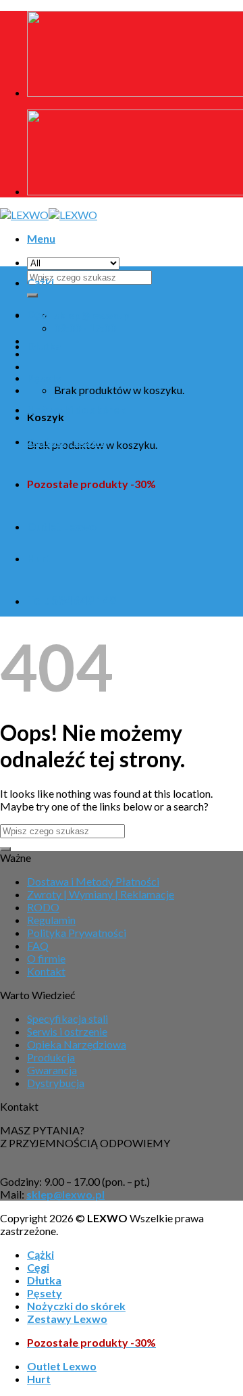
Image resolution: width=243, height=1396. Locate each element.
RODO (43, 906)
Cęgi (38, 314)
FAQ (38, 945)
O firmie (46, 958)
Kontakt (46, 971)
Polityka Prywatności (76, 932)
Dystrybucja (55, 1082)
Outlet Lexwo (62, 526)
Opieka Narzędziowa (76, 1044)
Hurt (39, 558)
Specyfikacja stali (67, 1018)
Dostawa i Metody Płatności (93, 881)
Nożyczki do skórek (76, 409)
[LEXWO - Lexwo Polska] (48, 214)
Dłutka (44, 345)
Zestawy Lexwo (67, 441)
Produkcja (51, 1057)
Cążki (40, 282)
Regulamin (51, 919)
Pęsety (44, 377)
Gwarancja (52, 1069)
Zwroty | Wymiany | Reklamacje (100, 894)
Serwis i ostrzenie (67, 1031)
